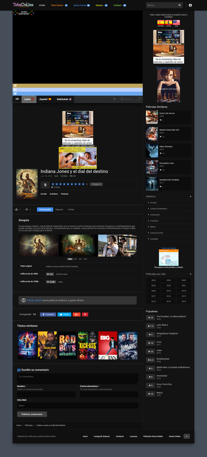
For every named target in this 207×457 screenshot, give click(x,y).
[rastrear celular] (169, 265)
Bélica (153, 227)
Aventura (54, 194)
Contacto (120, 436)
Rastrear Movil (168, 248)
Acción (44, 194)
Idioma (99, 5)
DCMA (42, 5)
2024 (184, 280)
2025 (169, 280)
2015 (184, 296)
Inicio (85, 436)
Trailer (71, 209)
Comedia (154, 239)
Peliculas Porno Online (153, 436)
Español (43, 99)
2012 (184, 301)
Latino (27, 99)
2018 (184, 291)
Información (45, 209)
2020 (153, 291)
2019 (169, 291)
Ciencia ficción (156, 233)
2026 (153, 280)
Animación (155, 215)
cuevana (133, 436)
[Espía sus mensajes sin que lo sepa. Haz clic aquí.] (78, 168)
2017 (153, 296)
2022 (169, 285)
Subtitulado (62, 99)
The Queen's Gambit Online (168, 68)
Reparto (59, 209)
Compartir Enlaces (102, 436)
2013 (169, 301)
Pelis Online (57, 5)
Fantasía (64, 194)
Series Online (79, 5)
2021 (184, 285)
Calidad (117, 5)
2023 (153, 285)
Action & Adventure (158, 209)
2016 (169, 296)
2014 (153, 301)
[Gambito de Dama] (168, 101)
